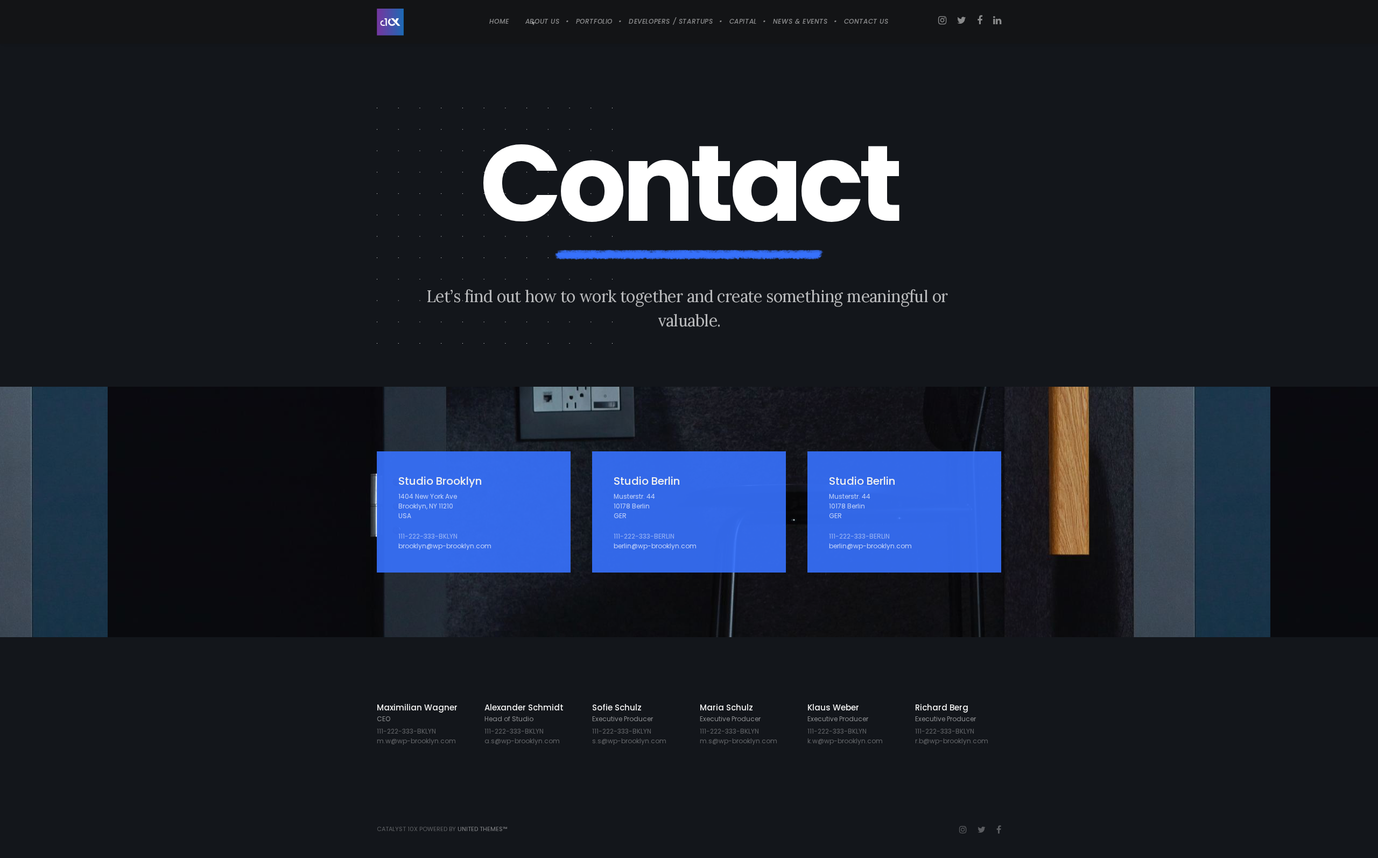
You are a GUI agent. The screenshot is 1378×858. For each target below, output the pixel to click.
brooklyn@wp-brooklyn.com (444, 545)
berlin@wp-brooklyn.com (655, 545)
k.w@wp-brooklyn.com (845, 740)
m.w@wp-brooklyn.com (416, 740)
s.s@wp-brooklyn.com (629, 740)
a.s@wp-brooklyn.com (522, 740)
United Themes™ (483, 829)
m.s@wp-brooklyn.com (738, 740)
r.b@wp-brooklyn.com (951, 740)
